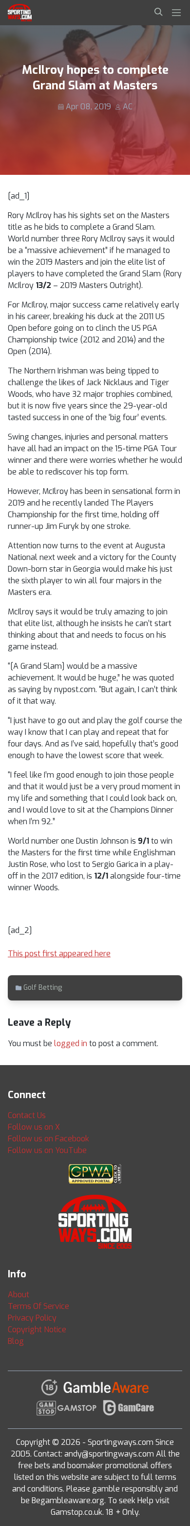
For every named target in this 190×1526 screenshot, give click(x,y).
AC (128, 107)
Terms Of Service (38, 1306)
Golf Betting (42, 987)
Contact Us (27, 1115)
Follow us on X (34, 1127)
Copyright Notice (37, 1329)
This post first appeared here (59, 954)
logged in (70, 1043)
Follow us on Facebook (48, 1139)
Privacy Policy (32, 1318)
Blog (16, 1341)
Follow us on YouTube (47, 1150)
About (18, 1294)
